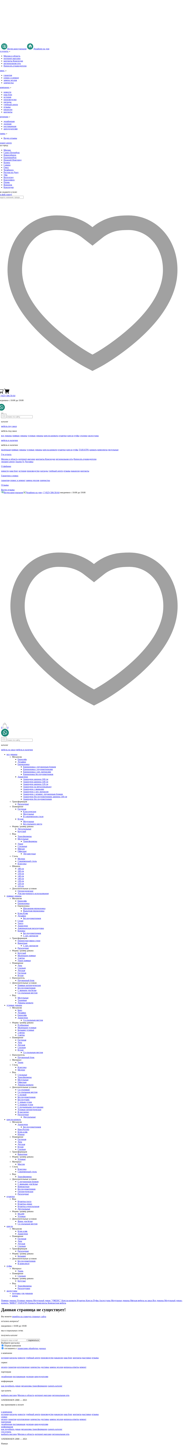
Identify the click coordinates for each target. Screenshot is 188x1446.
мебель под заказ (9, 426)
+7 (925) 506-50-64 (50, 492)
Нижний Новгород (12, 160)
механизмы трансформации (34, 1386)
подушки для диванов (22, 1293)
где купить (6, 1432)
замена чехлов (10, 80)
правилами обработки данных (32, 1348)
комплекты (102, 450)
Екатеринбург (10, 157)
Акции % (19, 461)
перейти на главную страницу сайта (29, 1316)
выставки (86, 1358)
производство (10, 99)
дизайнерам (9, 121)
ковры (15, 1296)
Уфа (5, 175)
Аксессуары (105, 1300)
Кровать (32, 1303)
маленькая (6, 450)
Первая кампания (12, 1345)
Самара (7, 165)
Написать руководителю (15, 66)
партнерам (6, 1422)
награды (7, 102)
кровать (93, 450)
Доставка (29, 461)
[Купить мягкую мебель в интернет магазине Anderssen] (94, 42)
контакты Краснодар (13, 61)
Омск (6, 167)
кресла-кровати (50, 450)
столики (84, 435)
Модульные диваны (120, 1300)
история (7, 97)
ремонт (83, 1367)
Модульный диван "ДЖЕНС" (47, 1300)
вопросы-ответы (71, 1367)
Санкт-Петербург (12, 152)
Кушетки (81, 1300)
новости (7, 92)
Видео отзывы (10, 138)
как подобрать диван (11, 1386)
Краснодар (9, 187)
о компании (6, 1412)
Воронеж (8, 185)
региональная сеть (12, 63)
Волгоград (8, 177)
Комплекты (42, 1303)
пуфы (76, 435)
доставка (45, 1367)
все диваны (6, 435)
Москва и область (12, 56)
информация (7, 1427)
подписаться (33, 1340)
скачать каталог (55, 1386)
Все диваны (158, 1300)
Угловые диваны (25, 1300)
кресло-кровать (51, 435)
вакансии (8, 109)
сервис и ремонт (11, 78)
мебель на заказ (8, 750)
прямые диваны (19, 435)
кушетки (63, 435)
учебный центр (11, 104)
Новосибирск (10, 155)
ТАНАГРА (84, 450)
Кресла (89, 1300)
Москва (7, 150)
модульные (113, 450)
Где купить (6, 454)
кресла (70, 435)
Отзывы (5, 485)
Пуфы (96, 1300)
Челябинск (9, 170)
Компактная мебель (57, 1303)
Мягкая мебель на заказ (141, 1300)
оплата (4, 1367)
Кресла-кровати (69, 1300)
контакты (8, 112)
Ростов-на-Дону (11, 172)
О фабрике (6, 466)
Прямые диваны (9, 1300)
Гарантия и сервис (9, 476)
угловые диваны (35, 435)
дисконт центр (8, 461)
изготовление (23, 1367)
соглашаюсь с (25, 1348)
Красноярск (9, 180)
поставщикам (10, 126)
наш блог (8, 94)
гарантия (8, 75)
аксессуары (93, 435)
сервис (4, 1417)
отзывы (7, 107)
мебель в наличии (9, 440)
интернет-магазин (12, 58)
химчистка (9, 83)
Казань (7, 162)
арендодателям (10, 129)
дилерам (7, 124)
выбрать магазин (9, 1395)
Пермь (7, 182)
